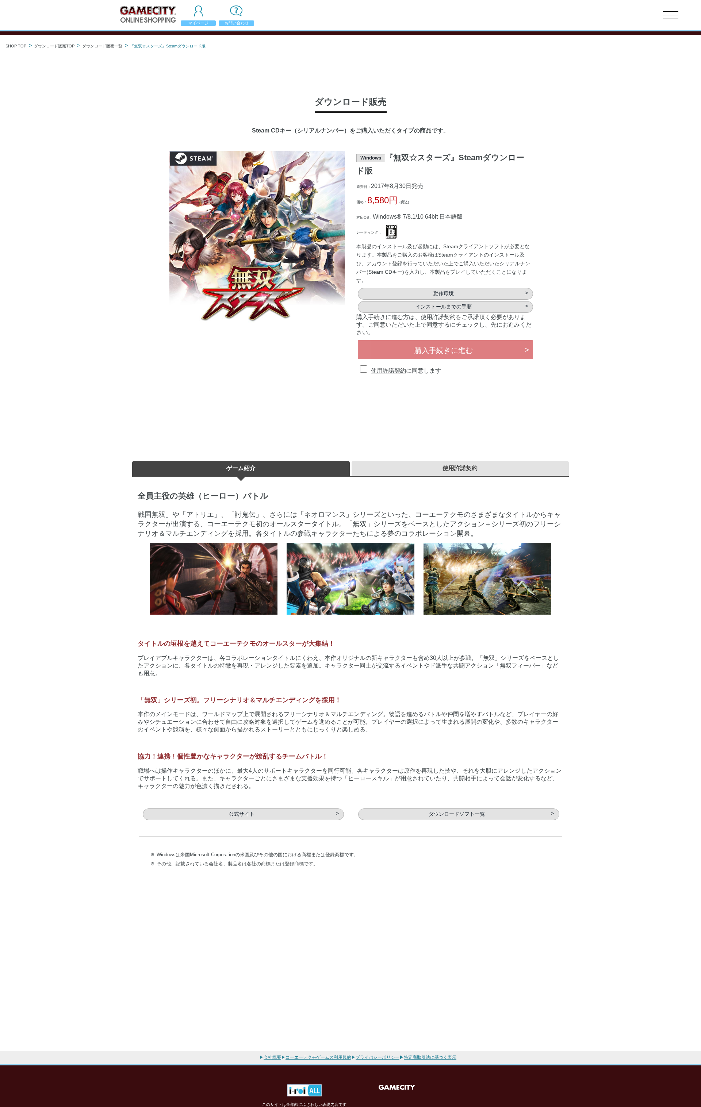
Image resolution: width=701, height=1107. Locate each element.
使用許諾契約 (388, 371)
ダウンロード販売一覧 (102, 46)
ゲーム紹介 (241, 468)
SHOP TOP (15, 46)
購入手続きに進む (443, 350)
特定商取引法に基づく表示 (430, 1057)
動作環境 (443, 293)
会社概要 (272, 1057)
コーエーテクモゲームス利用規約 (318, 1057)
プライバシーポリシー (377, 1057)
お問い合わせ (237, 23)
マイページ (198, 23)
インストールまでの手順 (443, 307)
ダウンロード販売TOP (54, 46)
